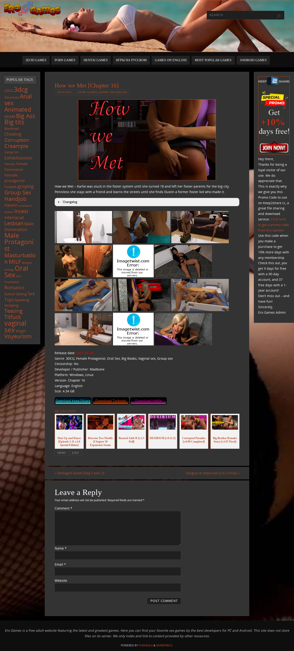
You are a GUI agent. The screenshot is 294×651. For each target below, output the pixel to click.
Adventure (11, 97)
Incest (21, 211)
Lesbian (13, 223)
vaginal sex (15, 326)
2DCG (8, 91)
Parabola (146, 645)
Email (60, 564)
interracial (14, 217)
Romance (14, 287)
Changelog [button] (70, 202)
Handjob (15, 199)
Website (61, 580)
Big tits (14, 122)
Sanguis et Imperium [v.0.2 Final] (212, 473)
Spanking (22, 300)
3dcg (21, 89)
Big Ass (25, 116)
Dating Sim (11, 152)
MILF (15, 261)
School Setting (15, 294)
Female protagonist (14, 177)
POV (18, 276)
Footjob (10, 186)
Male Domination (19, 226)
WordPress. (164, 645)
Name (61, 548)
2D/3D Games (87, 92)
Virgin (21, 330)
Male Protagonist (19, 242)
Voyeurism (17, 336)
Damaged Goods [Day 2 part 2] (79, 473)
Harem (10, 205)
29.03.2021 (65, 92)
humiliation (25, 205)
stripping (11, 305)
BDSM (9, 116)
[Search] (278, 16)
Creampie (16, 146)
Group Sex (17, 192)
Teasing (13, 310)
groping (25, 186)
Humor (8, 212)
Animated (17, 109)
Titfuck (12, 317)
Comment (63, 508)
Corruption (16, 139)
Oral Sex (16, 271)
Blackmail (11, 128)
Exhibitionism (18, 158)
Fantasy (9, 164)
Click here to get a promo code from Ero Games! (273, 224)
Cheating (12, 134)
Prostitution (11, 282)
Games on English (113, 92)
